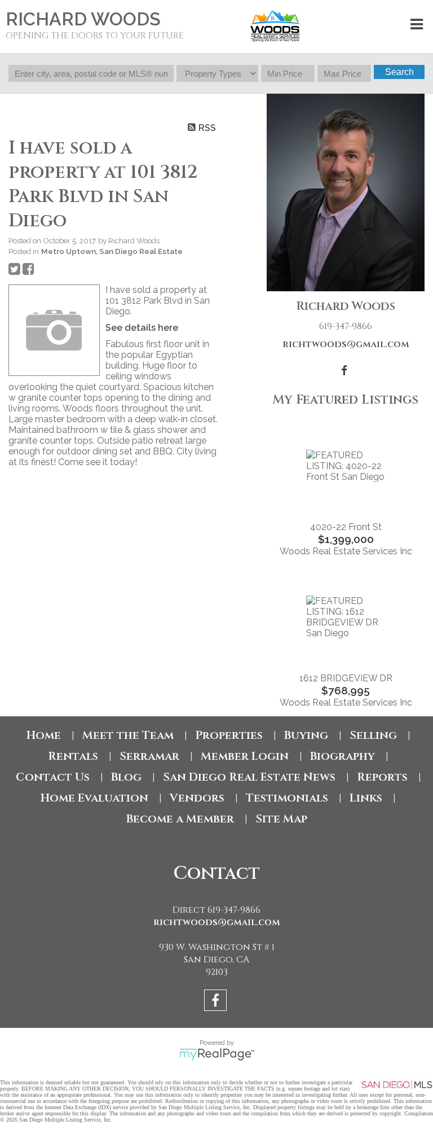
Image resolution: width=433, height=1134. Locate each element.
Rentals (73, 756)
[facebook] (216, 1002)
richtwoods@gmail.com (345, 344)
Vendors (197, 797)
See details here (141, 327)
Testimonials (287, 797)
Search (399, 72)
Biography (342, 756)
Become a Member (180, 818)
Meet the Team (128, 735)
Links (366, 797)
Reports (382, 777)
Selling (373, 735)
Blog (126, 777)
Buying (306, 735)
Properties (229, 735)
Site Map (281, 818)
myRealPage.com (217, 1054)
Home (43, 735)
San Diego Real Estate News (249, 777)
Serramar (149, 756)
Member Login (245, 756)
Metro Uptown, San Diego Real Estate (112, 251)
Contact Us (53, 777)
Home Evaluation (94, 797)
